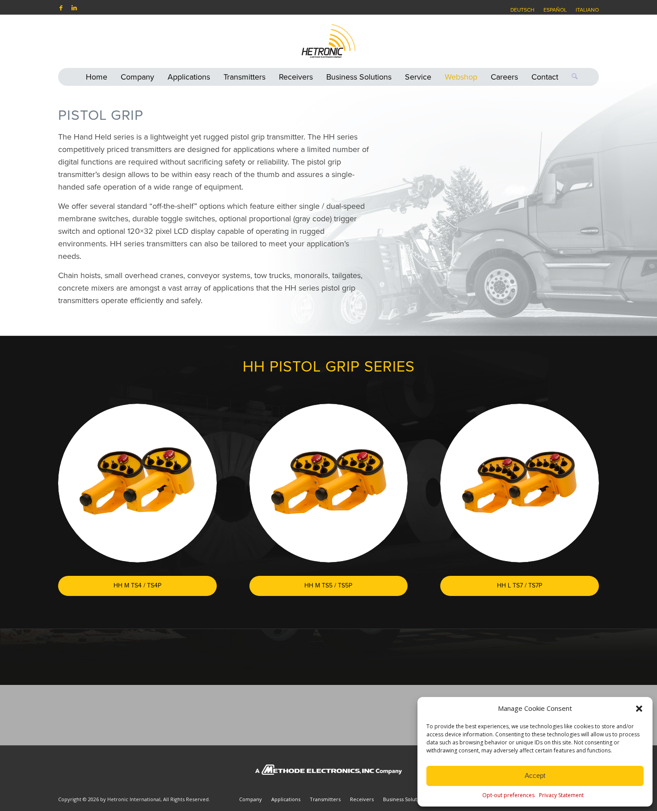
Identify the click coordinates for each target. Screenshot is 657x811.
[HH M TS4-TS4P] (137, 483)
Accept (535, 775)
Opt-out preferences (508, 795)
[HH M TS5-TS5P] (328, 483)
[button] (639, 708)
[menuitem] (522, 9)
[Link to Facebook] (60, 7)
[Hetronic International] (328, 41)
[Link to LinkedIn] (74, 7)
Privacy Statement (561, 795)
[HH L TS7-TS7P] (519, 483)
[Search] (571, 77)
